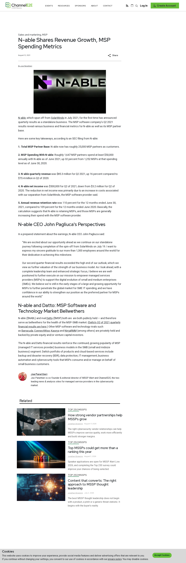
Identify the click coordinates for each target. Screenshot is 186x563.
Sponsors (80, 6)
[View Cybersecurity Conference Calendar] (132, 5)
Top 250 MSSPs (77, 409)
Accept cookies (162, 555)
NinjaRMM (71, 330)
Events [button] (49, 6)
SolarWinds (57, 117)
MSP (45, 34)
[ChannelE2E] (19, 5)
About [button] (94, 6)
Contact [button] (107, 6)
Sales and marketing (29, 34)
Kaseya (55, 330)
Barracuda (27, 330)
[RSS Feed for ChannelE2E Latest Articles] (127, 5)
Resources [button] (64, 6)
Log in (143, 5)
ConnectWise (42, 330)
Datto (49, 318)
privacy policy (115, 559)
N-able (22, 117)
